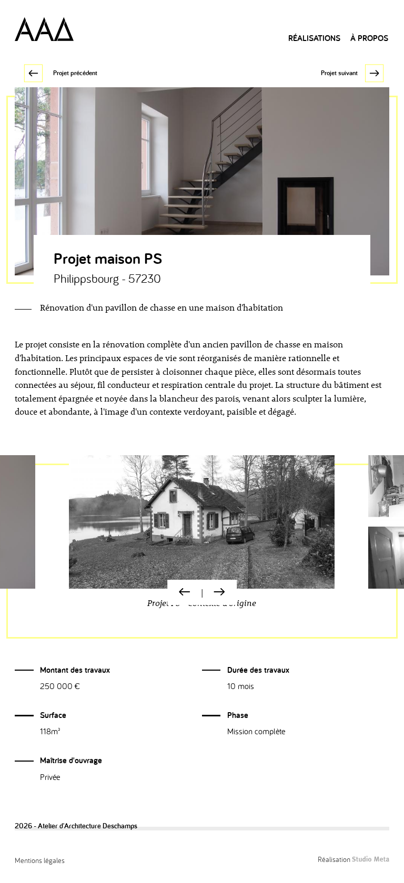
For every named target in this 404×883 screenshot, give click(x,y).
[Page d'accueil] (44, 29)
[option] (201, 536)
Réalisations (314, 38)
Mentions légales (40, 860)
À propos (369, 38)
